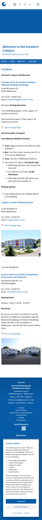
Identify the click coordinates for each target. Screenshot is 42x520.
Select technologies (21, 507)
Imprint (26, 513)
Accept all (21, 501)
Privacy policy (17, 513)
